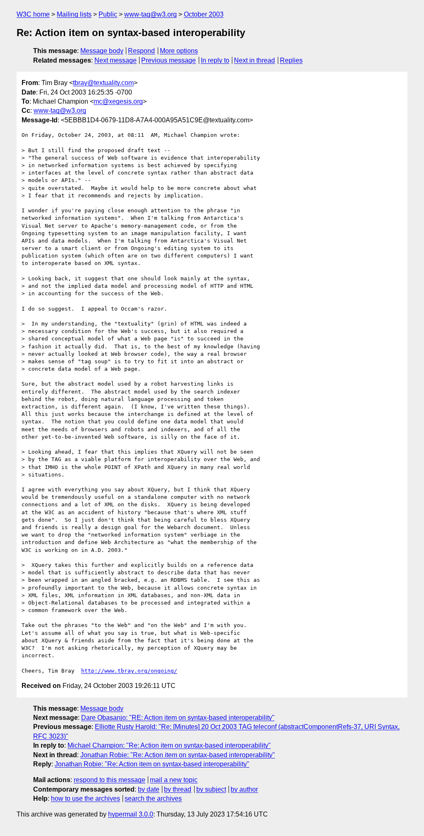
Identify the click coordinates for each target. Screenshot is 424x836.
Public (108, 14)
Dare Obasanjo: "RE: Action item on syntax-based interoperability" (178, 717)
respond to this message (109, 779)
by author (244, 789)
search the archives (153, 798)
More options (179, 50)
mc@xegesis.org (118, 101)
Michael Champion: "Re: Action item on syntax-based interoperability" (169, 745)
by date (148, 789)
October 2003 (204, 14)
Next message (115, 60)
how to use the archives (85, 798)
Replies (291, 60)
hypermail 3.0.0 (130, 814)
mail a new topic (174, 779)
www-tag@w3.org (150, 14)
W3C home (33, 14)
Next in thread (254, 60)
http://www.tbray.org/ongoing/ (129, 671)
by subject (211, 789)
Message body (101, 50)
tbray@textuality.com (103, 82)
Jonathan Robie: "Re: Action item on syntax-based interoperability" (177, 754)
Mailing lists (74, 14)
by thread (177, 789)
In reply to (215, 60)
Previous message (168, 60)
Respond (141, 50)
